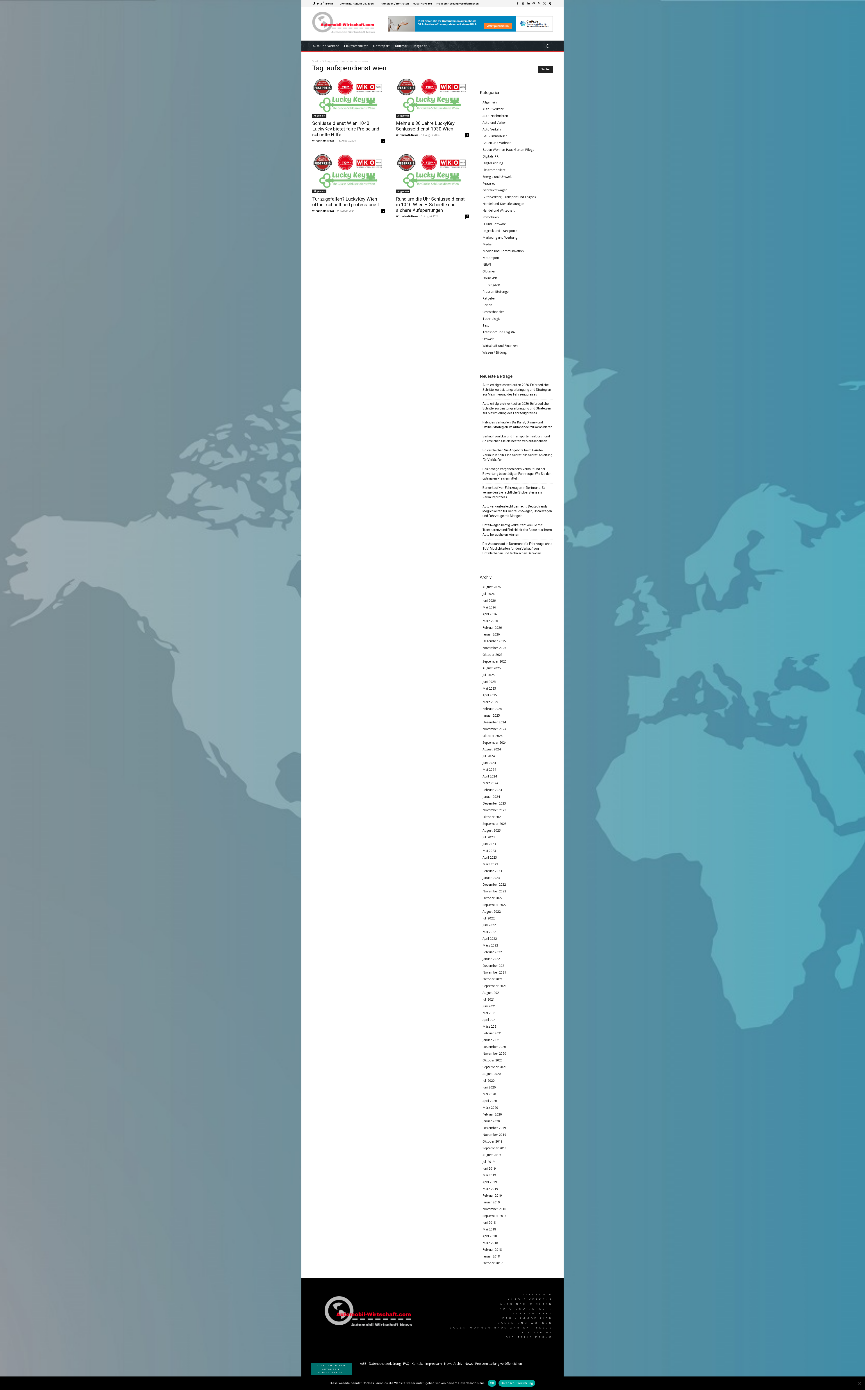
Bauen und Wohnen (497, 143)
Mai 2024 (489, 769)
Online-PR (490, 278)
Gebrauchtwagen (495, 190)
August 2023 (492, 830)
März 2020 (490, 1107)
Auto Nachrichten (495, 116)
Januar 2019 (491, 1202)
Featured (489, 183)
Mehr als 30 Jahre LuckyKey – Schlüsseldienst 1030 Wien (427, 126)
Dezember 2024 (494, 722)
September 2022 (495, 905)
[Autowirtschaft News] (344, 24)
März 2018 (490, 1243)
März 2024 (490, 783)
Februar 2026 (492, 627)
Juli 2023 (489, 837)
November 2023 (494, 810)
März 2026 (490, 621)
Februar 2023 (492, 871)
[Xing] (550, 3)
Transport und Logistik (499, 332)
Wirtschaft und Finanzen (500, 345)
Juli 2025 (489, 675)
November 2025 (494, 648)
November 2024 (494, 729)
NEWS (487, 264)
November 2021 (494, 972)
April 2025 (490, 695)
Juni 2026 (489, 600)
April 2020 (490, 1101)
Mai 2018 (489, 1229)
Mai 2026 (489, 607)
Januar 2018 (491, 1256)
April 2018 (490, 1236)
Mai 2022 (489, 932)
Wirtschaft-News (323, 140)
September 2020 (495, 1067)
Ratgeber (489, 298)
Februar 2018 (492, 1249)
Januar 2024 (491, 796)
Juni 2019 (489, 1168)
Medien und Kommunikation (503, 251)
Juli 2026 (489, 594)
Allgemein (319, 115)
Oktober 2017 (493, 1263)
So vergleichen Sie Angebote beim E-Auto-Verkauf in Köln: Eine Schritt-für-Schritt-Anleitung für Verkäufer (517, 455)
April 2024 (490, 776)
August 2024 (492, 749)
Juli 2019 (489, 1161)
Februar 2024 (492, 790)
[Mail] (534, 3)
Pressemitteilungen (496, 291)
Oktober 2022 (493, 898)
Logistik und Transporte (500, 231)
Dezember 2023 (494, 803)
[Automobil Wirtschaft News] (369, 1313)
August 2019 (492, 1155)
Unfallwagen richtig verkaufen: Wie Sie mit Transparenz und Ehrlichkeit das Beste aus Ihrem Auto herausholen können (517, 529)
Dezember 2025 (494, 641)
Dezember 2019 (494, 1128)
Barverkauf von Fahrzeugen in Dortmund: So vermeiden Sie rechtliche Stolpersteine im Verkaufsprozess (514, 492)
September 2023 (495, 823)
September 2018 (495, 1216)
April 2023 (490, 857)
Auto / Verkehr (493, 109)
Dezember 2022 (494, 884)
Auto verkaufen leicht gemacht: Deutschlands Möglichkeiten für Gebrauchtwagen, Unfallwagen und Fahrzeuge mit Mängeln (517, 511)
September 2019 (495, 1148)
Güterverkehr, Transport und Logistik (509, 197)
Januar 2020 (491, 1121)
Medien (488, 244)
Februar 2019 (492, 1195)
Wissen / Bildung (495, 352)
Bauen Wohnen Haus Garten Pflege (508, 149)
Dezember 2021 (494, 965)
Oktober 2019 (493, 1141)
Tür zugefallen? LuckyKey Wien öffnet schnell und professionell (345, 201)
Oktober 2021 (493, 979)
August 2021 (492, 992)
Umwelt (488, 339)
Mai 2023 (489, 850)
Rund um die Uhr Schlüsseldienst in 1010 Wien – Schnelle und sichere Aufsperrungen (430, 204)
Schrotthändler (493, 312)
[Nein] (859, 1383)
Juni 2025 (489, 681)
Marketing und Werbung (500, 237)
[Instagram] (523, 3)
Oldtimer (489, 271)
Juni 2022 (489, 925)
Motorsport (491, 258)
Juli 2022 (489, 918)
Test (486, 325)
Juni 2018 (489, 1222)
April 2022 (490, 938)
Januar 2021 (491, 1040)
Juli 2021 (489, 999)
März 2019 (490, 1189)
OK (492, 1383)
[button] (547, 46)
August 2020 (492, 1074)
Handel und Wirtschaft (499, 210)
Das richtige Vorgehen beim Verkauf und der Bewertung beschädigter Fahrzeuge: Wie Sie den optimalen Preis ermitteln (517, 473)
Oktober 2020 (493, 1060)
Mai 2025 (489, 688)
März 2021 (490, 1026)
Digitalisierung (493, 163)
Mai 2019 (489, 1175)
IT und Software (494, 224)
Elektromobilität (494, 170)
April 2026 (490, 614)
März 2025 (490, 702)
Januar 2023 (491, 878)
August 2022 (492, 911)
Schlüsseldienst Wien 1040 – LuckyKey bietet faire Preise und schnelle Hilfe (345, 129)
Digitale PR (491, 156)
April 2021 (490, 1019)
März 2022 (490, 945)
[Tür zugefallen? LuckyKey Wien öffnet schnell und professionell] (348, 172)
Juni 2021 (489, 1006)
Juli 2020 (489, 1080)
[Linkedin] (528, 3)
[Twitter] (544, 3)
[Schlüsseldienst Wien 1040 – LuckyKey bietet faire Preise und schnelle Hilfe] (348, 97)
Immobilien (491, 217)
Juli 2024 (489, 756)
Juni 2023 (489, 844)
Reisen (487, 305)
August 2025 (492, 668)
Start (315, 61)
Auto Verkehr (492, 129)
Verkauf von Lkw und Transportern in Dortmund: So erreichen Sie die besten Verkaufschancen (517, 438)
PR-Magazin (491, 285)
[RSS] (539, 3)
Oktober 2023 (493, 817)
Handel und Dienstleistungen (503, 203)
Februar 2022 (492, 952)
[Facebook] (517, 3)
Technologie (492, 318)
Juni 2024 (489, 763)
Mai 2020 (489, 1094)
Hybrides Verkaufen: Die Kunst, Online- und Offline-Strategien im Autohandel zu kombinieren (517, 425)
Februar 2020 (492, 1114)
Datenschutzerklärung (517, 1383)
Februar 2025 (492, 708)
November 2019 (494, 1134)
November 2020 (494, 1053)
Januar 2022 (491, 959)
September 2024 (495, 742)
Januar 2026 (491, 634)
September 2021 (495, 986)
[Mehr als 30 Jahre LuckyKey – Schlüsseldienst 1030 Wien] (432, 97)
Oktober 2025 (493, 654)
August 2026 (492, 587)
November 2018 (494, 1209)
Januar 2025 (491, 715)
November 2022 (494, 891)
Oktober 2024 (493, 736)
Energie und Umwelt (497, 176)
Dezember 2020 (494, 1047)
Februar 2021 (492, 1033)
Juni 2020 (489, 1087)
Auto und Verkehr (495, 122)
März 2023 (490, 864)
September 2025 (495, 661)
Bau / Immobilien (495, 136)
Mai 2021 (489, 1013)
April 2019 (490, 1182)
